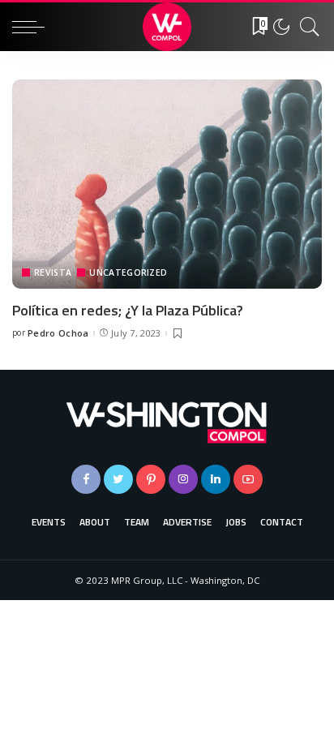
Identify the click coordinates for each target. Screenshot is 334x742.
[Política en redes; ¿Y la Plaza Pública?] (167, 184)
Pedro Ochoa (58, 332)
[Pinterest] (150, 479)
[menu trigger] (32, 26)
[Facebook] (86, 479)
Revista (52, 272)
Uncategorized (128, 272)
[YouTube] (248, 479)
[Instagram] (183, 479)
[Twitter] (118, 479)
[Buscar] (305, 26)
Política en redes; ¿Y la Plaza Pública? (127, 310)
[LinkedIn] (215, 479)
